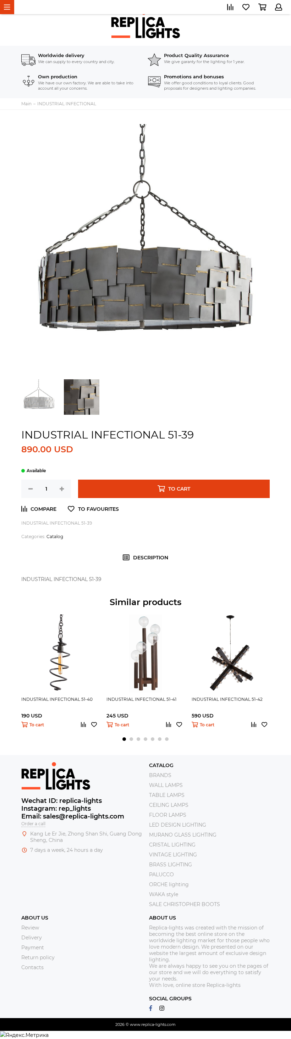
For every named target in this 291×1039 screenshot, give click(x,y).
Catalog (54, 536)
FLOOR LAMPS (167, 815)
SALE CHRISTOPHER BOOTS (184, 904)
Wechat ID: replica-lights (61, 801)
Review (30, 928)
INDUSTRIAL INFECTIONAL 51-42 (227, 699)
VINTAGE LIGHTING (173, 854)
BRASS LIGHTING (170, 864)
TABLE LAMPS (167, 795)
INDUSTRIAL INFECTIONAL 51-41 (141, 699)
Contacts (32, 967)
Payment (32, 947)
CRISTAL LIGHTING (172, 845)
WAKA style (163, 894)
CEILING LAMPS (168, 805)
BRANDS (160, 775)
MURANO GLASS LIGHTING (182, 835)
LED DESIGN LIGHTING (177, 825)
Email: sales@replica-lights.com (72, 816)
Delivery (31, 937)
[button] (124, 739)
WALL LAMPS (166, 785)
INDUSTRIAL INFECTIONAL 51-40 (57, 699)
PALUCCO (161, 874)
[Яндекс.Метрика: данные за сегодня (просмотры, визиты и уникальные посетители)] (24, 1035)
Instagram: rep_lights (56, 808)
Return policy (38, 957)
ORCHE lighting (169, 884)
